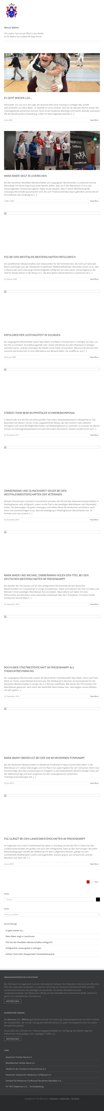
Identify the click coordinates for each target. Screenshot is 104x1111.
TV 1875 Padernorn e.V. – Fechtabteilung (25, 1086)
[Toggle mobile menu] (99, 4)
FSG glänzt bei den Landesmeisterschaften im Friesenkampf (44, 838)
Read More (94, 120)
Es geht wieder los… (18, 98)
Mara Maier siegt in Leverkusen (25, 176)
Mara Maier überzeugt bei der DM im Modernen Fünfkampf (44, 758)
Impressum (54, 1099)
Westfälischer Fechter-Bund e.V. (20, 1063)
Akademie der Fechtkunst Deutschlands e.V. (26, 1069)
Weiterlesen (12, 1001)
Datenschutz (65, 1099)
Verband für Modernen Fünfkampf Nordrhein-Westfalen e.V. (34, 1080)
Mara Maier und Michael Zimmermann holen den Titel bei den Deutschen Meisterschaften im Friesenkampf (46, 577)
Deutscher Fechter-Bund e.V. (19, 1057)
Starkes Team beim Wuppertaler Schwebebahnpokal (39, 413)
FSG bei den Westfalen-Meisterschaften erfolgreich (40, 257)
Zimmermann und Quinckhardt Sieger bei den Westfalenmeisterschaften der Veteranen (35, 492)
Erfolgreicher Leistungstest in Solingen (32, 335)
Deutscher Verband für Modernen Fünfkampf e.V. (29, 1074)
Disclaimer (75, 1099)
